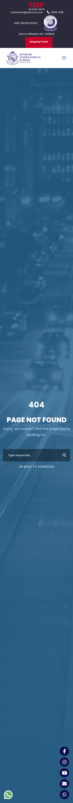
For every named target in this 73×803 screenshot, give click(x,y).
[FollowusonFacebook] (64, 751)
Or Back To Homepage (36, 467)
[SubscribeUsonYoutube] (64, 772)
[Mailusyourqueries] (64, 783)
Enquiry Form (39, 41)
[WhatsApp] (64, 794)
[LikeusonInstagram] (64, 762)
